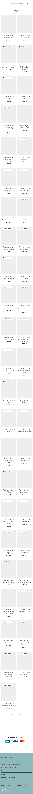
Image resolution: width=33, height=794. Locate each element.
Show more (8, 40)
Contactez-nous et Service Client (10, 764)
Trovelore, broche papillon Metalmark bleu (24, 308)
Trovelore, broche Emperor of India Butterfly (24, 643)
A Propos (4, 760)
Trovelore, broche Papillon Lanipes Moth (8, 521)
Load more (16, 720)
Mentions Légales (6, 757)
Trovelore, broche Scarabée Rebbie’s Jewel (24, 371)
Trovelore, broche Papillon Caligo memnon (8, 128)
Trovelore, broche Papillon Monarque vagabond (24, 339)
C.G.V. (3, 774)
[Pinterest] (5, 790)
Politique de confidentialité (8, 767)
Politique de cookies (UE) (8, 777)
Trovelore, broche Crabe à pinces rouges (24, 674)
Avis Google (4, 781)
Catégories (16, 11)
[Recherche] (27, 3)
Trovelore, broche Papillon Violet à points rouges (8, 611)
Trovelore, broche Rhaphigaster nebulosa (8, 674)
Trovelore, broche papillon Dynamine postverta (8, 159)
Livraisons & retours (7, 771)
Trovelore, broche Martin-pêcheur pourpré (24, 67)
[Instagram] (2, 790)
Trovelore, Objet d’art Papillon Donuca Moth (8, 461)
